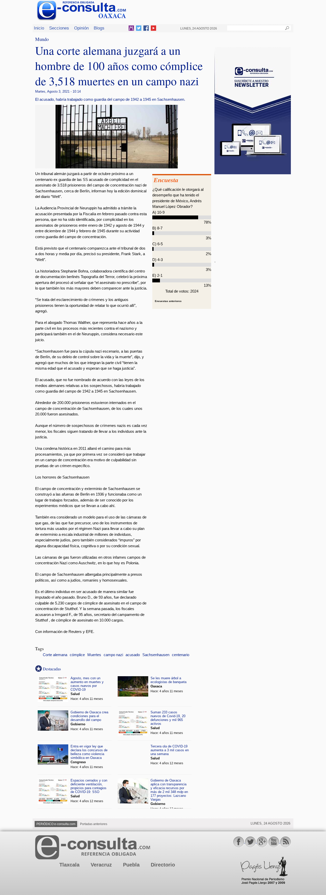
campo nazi (113, 655)
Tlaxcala (69, 865)
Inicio (39, 28)
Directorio (163, 865)
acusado (133, 655)
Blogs (99, 28)
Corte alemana (55, 655)
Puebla (131, 865)
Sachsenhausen (155, 655)
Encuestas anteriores (168, 301)
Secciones (59, 28)
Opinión (81, 28)
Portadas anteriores (93, 824)
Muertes (94, 655)
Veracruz (101, 865)
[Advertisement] (252, 213)
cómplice (77, 655)
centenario (180, 655)
